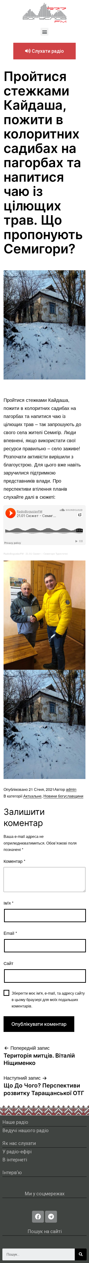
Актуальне (32, 796)
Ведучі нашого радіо (25, 1130)
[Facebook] (38, 1217)
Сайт (8, 963)
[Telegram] (51, 1217)
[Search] (81, 1254)
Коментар (14, 861)
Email (10, 933)
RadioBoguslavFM (13, 553)
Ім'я (9, 903)
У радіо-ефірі (17, 1151)
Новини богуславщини (63, 796)
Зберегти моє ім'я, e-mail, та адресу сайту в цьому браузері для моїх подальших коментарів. (48, 999)
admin (71, 789)
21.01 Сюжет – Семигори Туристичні (47, 553)
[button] (44, 32)
